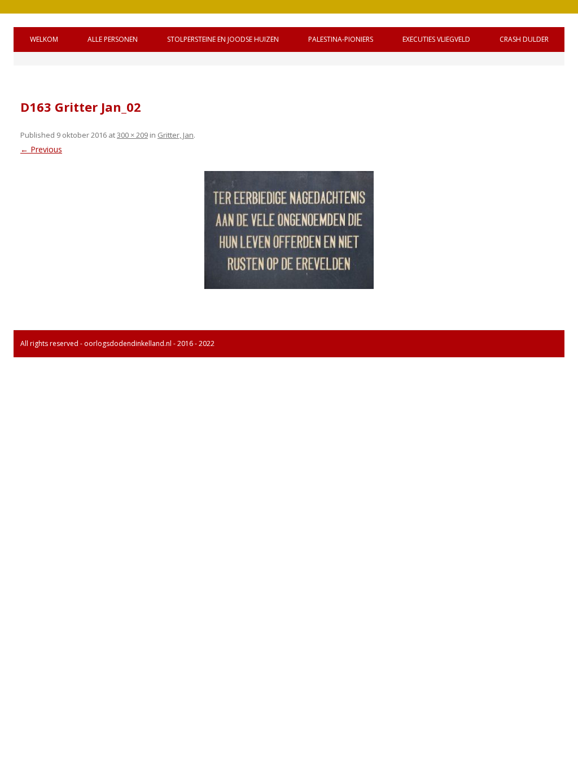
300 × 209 (132, 135)
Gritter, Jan (175, 135)
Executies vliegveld (436, 39)
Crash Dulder (524, 39)
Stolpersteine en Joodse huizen (223, 39)
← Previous (41, 149)
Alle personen (112, 39)
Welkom (44, 39)
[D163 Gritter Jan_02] (289, 230)
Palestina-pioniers (340, 39)
